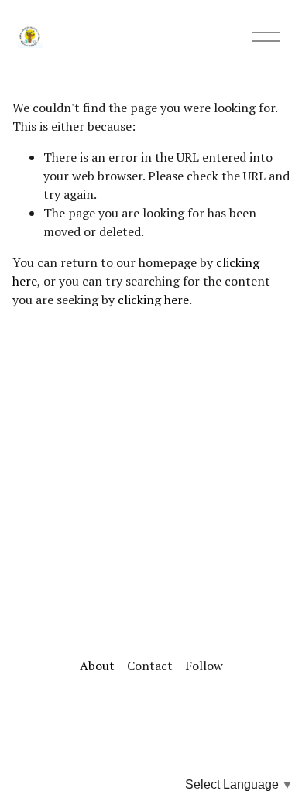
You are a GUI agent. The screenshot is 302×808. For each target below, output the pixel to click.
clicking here (153, 299)
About (97, 665)
